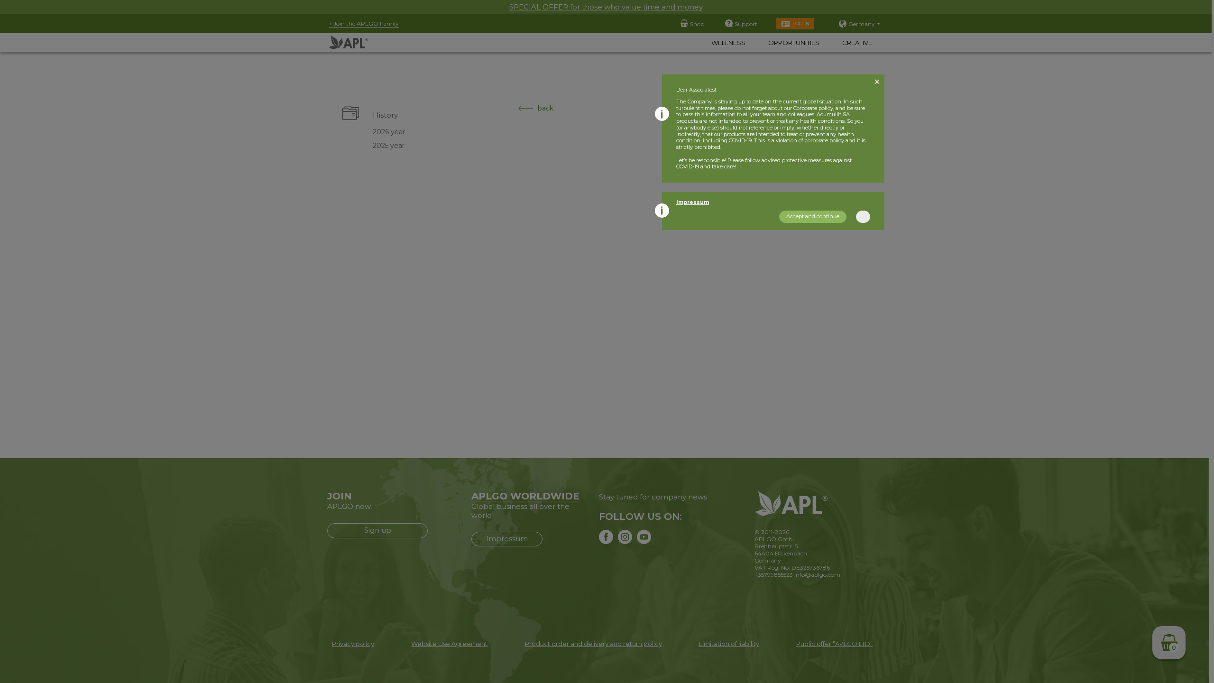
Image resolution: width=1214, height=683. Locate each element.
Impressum (692, 202)
